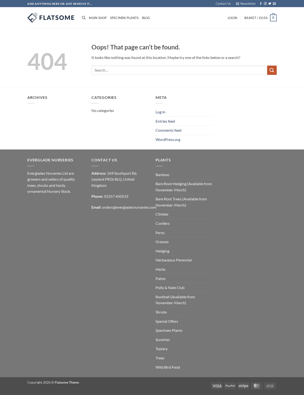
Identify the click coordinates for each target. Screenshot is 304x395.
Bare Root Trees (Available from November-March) (181, 202)
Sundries (163, 339)
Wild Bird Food (168, 367)
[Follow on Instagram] (265, 3)
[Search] (84, 17)
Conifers (163, 223)
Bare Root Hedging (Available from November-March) (184, 186)
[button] (246, 3)
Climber (162, 214)
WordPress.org (168, 139)
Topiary (162, 348)
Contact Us (223, 3)
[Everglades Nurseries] (51, 18)
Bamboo (162, 174)
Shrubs (161, 312)
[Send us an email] (274, 3)
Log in (160, 112)
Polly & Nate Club (170, 287)
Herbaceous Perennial (174, 260)
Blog (146, 18)
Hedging (162, 251)
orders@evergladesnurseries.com (129, 207)
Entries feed (165, 121)
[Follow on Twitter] (269, 3)
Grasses (162, 241)
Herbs (161, 269)
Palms (161, 278)
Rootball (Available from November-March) (175, 299)
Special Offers (167, 321)
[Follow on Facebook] (260, 3)
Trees (160, 358)
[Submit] (272, 70)
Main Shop (98, 18)
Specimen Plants (124, 18)
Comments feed (168, 130)
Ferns (160, 232)
